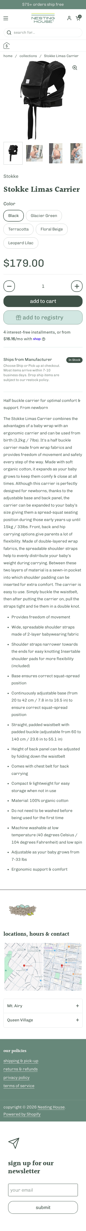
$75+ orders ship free (43, 5)
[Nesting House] (43, 18)
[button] (9, 286)
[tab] (43, 1006)
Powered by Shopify (22, 1114)
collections (28, 56)
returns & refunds (20, 1069)
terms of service (18, 1085)
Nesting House (51, 1107)
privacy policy (16, 1077)
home (7, 56)
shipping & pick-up (20, 1060)
